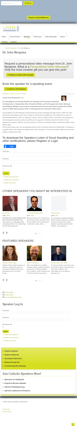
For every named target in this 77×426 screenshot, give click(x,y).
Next (6, 233)
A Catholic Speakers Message (15, 366)
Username (6, 151)
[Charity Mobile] (8, 292)
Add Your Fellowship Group (15, 387)
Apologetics (6, 93)
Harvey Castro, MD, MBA (59, 263)
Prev (4, 233)
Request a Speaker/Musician (38, 17)
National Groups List (12, 362)
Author (12, 93)
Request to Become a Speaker (15, 383)
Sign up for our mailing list (14, 379)
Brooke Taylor (55, 213)
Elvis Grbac (6, 213)
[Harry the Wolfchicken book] (12, 297)
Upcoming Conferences (13, 358)
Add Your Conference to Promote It (17, 391)
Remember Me (7, 166)
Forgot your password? (11, 177)
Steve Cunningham (33, 263)
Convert (17, 93)
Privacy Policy (7, 411)
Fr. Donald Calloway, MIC (35, 213)
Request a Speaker (11, 351)
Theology (23, 93)
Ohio (22, 98)
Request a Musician (12, 355)
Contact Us (6, 409)
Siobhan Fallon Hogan (10, 263)
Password (6, 158)
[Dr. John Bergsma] (67, 94)
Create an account (10, 183)
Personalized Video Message (48, 66)
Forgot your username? (11, 180)
